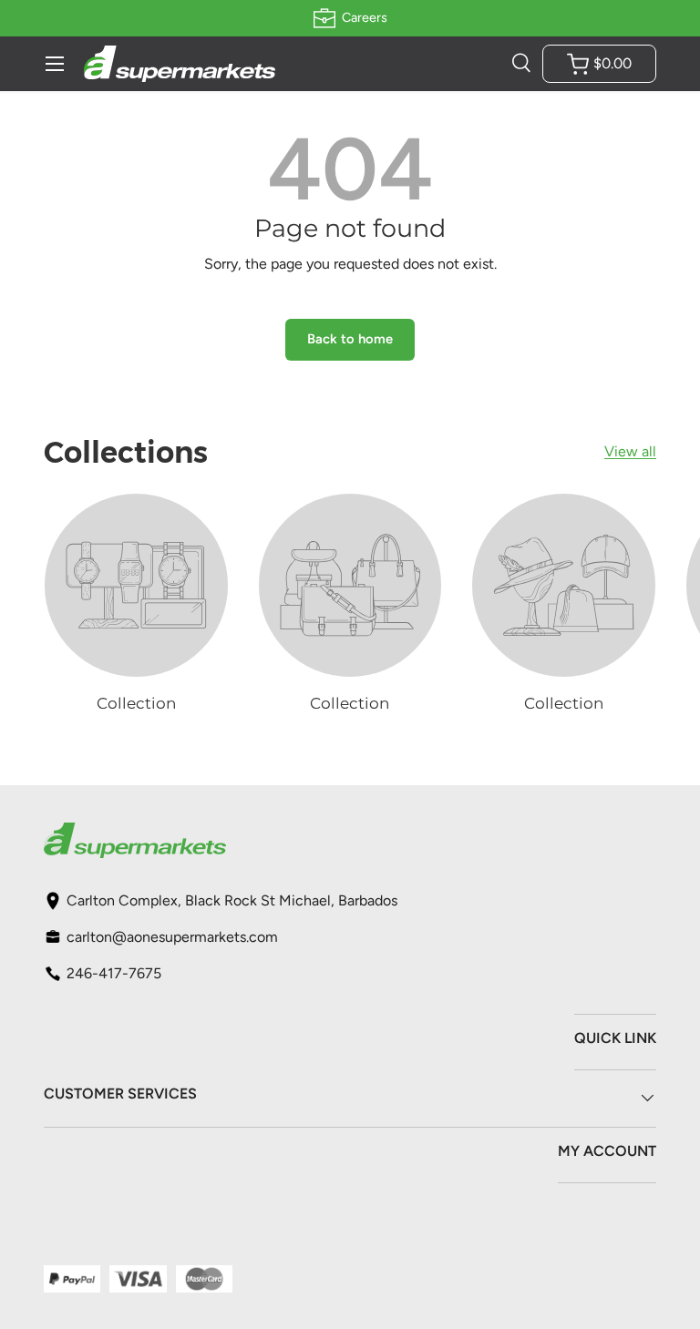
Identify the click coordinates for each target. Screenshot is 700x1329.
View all (630, 451)
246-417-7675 (114, 973)
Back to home (350, 339)
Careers (364, 17)
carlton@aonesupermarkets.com (172, 937)
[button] (599, 64)
